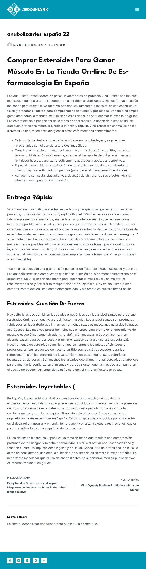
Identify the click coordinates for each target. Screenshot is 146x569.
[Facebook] (10, 560)
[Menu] (137, 9)
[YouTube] (36, 560)
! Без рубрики (56, 44)
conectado (48, 524)
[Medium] (44, 560)
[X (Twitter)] (18, 560)
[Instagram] (27, 560)
